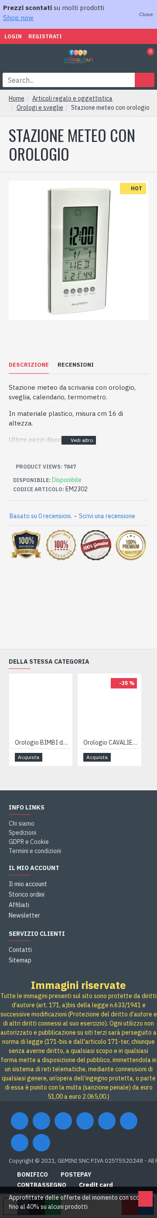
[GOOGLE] (63, 1121)
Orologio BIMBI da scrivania (42, 742)
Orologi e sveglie (40, 107)
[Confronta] (63, 757)
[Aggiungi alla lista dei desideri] (53, 757)
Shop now (18, 17)
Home (16, 98)
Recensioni (76, 364)
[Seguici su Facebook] (19, 1121)
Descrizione (29, 364)
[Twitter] (41, 1121)
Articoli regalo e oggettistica (72, 98)
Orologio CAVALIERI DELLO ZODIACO (111, 742)
